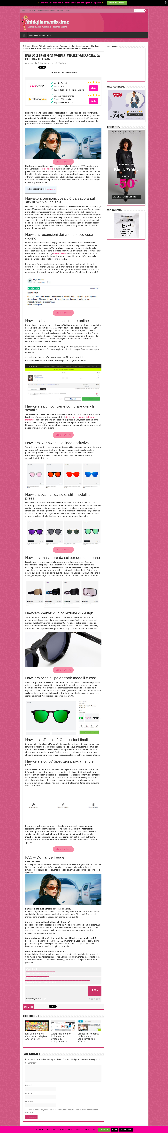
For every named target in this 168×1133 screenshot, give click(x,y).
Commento (31, 1063)
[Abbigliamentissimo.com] (46, 22)
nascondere (50, 189)
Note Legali (31, 11)
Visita (93, 88)
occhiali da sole (46, 169)
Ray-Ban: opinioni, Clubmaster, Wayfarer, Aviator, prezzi (37, 1036)
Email (28, 1093)
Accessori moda (67, 46)
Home (23, 11)
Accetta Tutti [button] (104, 1130)
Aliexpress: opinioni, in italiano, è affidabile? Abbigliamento (62, 1037)
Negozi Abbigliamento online (39, 35)
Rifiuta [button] (114, 1130)
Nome (28, 1085)
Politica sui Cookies (63, 11)
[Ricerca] (146, 11)
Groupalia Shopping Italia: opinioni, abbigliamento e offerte (88, 1037)
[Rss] (132, 10)
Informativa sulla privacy (46, 11)
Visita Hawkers (63, 161)
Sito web (29, 1101)
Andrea (30, 63)
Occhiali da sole (82, 46)
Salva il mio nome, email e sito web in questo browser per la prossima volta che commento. (61, 1111)
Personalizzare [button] (126, 1130)
